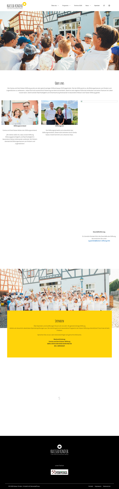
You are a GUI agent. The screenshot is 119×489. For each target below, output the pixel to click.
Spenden (97, 5)
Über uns (54, 5)
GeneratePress (35, 486)
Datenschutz (106, 486)
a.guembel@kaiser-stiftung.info (99, 241)
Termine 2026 (78, 5)
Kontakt (91, 486)
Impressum (98, 486)
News (87, 5)
